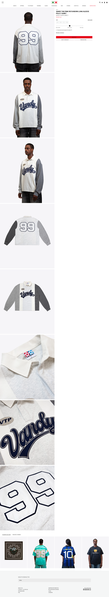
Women (68, 5)
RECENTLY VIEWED (17, 534)
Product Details (60, 32)
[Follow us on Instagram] (86, 589)
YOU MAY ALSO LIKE (6, 534)
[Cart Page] (106, 2)
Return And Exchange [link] (53, 589)
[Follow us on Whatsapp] (88, 589)
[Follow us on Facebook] (84, 589)
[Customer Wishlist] (102, 2)
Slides (46, 5)
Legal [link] (49, 591)
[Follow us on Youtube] (90, 589)
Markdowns (93, 5)
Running (39, 5)
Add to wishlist (65, 39)
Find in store (83, 39)
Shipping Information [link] (53, 588)
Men (62, 5)
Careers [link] (50, 592)
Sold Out (74, 37)
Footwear (30, 5)
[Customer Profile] (104, 2)
